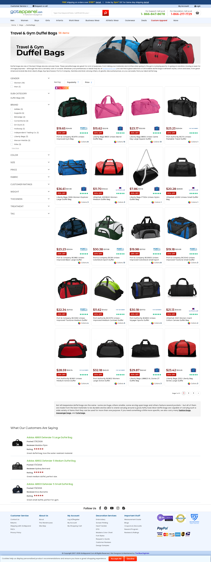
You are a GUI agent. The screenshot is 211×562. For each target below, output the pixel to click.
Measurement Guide (132, 519)
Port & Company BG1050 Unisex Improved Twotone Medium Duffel (72, 319)
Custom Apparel (159, 20)
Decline (130, 559)
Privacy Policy (16, 532)
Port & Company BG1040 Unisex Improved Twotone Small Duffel (180, 259)
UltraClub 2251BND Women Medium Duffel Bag (105, 198)
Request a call (41, 6)
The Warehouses (46, 523)
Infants (59, 20)
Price (87, 82)
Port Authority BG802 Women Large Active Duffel (106, 379)
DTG (97, 529)
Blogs (126, 523)
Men (13, 20)
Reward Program (131, 529)
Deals (144, 20)
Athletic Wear (112, 20)
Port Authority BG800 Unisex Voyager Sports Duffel (143, 319)
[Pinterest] (105, 508)
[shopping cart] (197, 13)
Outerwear (130, 20)
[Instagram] (117, 508)
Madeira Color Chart (104, 532)
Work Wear (74, 20)
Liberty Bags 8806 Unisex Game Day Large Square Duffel (144, 138)
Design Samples (102, 545)
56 (60, 33)
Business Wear (93, 20)
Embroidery (100, 519)
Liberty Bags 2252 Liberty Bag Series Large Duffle (179, 379)
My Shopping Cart (75, 526)
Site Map (42, 526)
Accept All (116, 559)
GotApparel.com (109, 68)
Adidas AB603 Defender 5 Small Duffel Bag (50, 484)
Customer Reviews (103, 542)
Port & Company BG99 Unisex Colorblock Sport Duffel (106, 259)
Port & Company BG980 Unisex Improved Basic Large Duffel (70, 259)
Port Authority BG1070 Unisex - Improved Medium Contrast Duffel (108, 319)
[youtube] (112, 508)
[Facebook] (100, 508)
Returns (13, 523)
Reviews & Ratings (131, 532)
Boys (37, 20)
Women (25, 20)
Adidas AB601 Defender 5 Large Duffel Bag (49, 437)
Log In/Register (73, 519)
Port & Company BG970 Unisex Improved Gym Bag (70, 138)
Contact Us (15, 519)
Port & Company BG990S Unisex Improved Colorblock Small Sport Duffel (144, 260)
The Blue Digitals (142, 553)
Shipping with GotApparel (21, 526)
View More (15, 148)
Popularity (72, 82)
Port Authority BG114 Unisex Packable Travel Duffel (178, 138)
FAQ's (13, 529)
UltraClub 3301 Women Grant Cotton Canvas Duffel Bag (179, 319)
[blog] (123, 508)
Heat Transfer (101, 526)
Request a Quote (103, 539)
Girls (47, 20)
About (41, 519)
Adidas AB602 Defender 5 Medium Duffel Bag (51, 460)
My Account (183, 6)
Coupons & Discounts (133, 526)
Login (198, 6)
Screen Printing (102, 523)
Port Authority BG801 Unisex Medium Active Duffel (69, 379)
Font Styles (100, 536)
